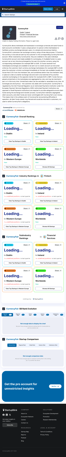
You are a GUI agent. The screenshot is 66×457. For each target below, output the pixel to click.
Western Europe (35, 18)
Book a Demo (48, 9)
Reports (23, 434)
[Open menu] (62, 9)
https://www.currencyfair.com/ (28, 36)
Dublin (60, 18)
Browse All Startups (49, 167)
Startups (19, 18)
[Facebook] (4, 415)
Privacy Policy (44, 434)
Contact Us (24, 423)
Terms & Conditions (46, 431)
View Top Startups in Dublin (17, 141)
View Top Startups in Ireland (48, 141)
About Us (24, 413)
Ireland (50, 18)
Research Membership (50, 419)
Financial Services (32, 34)
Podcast (23, 438)
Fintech (22, 34)
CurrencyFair (9, 22)
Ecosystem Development (50, 413)
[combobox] (34, 14)
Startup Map (25, 431)
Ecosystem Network (27, 416)
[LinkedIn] (7, 415)
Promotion (46, 416)
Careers (23, 419)
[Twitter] (10, 415)
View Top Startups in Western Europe (17, 167)
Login (57, 9)
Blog (22, 441)
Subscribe (10, 425)
